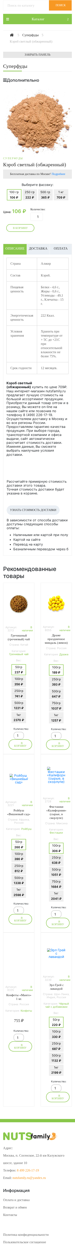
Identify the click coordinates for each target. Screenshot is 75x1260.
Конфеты (26, 1010)
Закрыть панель (37, 54)
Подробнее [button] (58, 174)
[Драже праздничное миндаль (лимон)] (56, 603)
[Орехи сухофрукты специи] (15, 35)
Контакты (10, 1215)
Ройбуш (26, 828)
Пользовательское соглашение (24, 1242)
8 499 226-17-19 (28, 1170)
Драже (63, 654)
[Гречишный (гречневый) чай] (18, 604)
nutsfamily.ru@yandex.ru (29, 1178)
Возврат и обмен (15, 1207)
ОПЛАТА (61, 248)
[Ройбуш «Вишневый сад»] (18, 778)
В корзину (20, 228)
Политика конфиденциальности (26, 1234)
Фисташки (56, 832)
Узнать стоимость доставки (33, 510)
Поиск (61, 5)
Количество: (38, 209)
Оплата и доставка (16, 1200)
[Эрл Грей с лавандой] (56, 953)
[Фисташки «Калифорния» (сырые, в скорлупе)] (56, 775)
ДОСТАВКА (38, 248)
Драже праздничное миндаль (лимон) (56, 639)
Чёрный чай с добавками (57, 1005)
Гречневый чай (19, 654)
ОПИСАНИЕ (15, 248)
